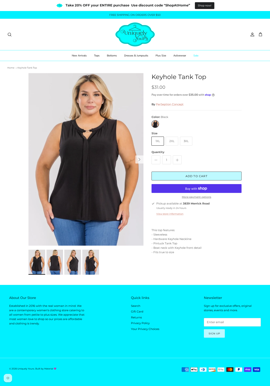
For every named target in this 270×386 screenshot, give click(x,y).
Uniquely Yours (25, 368)
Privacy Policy (140, 323)
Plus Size (161, 55)
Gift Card (137, 311)
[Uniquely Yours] (135, 34)
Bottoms (112, 55)
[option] (85, 159)
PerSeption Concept (169, 104)
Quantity (158, 152)
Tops (97, 55)
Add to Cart (197, 176)
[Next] (139, 159)
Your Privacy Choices (145, 329)
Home (10, 67)
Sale (195, 55)
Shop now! (204, 5)
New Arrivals (79, 55)
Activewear (179, 55)
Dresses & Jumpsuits (136, 55)
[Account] (252, 34)
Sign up (214, 333)
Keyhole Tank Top (27, 67)
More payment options (196, 197)
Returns (136, 317)
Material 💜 (50, 368)
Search (135, 306)
